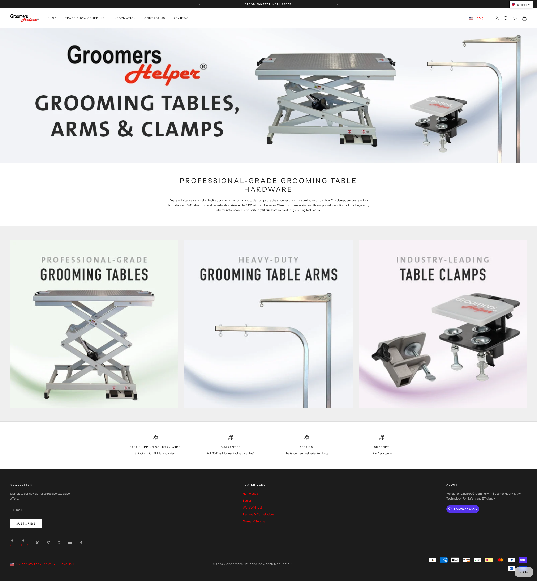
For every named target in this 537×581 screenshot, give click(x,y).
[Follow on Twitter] (37, 543)
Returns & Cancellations (258, 514)
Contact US (154, 18)
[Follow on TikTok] (81, 543)
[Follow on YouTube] (70, 543)
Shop (52, 18)
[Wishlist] (515, 18)
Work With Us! (252, 507)
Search (247, 500)
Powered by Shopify (275, 564)
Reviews (180, 18)
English (67, 564)
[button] (521, 4)
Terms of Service (254, 521)
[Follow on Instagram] (48, 543)
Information (124, 18)
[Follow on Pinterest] (59, 543)
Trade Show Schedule (85, 18)
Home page (250, 494)
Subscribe (25, 523)
